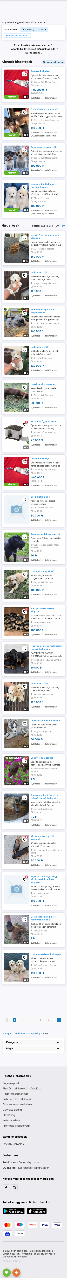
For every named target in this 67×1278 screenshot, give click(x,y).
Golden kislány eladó (42, 571)
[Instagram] (14, 1188)
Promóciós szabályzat (16, 1125)
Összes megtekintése (53, 62)
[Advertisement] (33, 997)
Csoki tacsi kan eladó (43, 384)
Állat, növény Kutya (33, 29)
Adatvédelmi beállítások (17, 1104)
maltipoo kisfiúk (40, 347)
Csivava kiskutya (40, 71)
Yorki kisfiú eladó (40, 496)
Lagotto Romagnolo (42, 757)
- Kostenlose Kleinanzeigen (26, 1167)
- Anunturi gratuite (21, 1162)
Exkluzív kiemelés (13, 1144)
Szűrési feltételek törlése (17, 35)
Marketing (9, 1115)
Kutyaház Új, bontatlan (43, 421)
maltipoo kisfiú (39, 272)
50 (63, 225)
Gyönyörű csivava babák (45, 109)
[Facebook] (6, 1188)
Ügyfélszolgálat (12, 1109)
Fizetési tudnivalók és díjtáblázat (22, 1088)
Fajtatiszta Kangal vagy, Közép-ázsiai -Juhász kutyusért (44, 879)
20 (57, 225)
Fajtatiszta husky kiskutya (45, 720)
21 (49, 1020)
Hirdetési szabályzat (15, 1093)
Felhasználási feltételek (17, 1099)
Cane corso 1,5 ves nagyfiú (45, 534)
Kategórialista (11, 1120)
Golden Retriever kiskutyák (46, 954)
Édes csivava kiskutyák (44, 147)
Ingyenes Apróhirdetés (15, 1256)
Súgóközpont (11, 1083)
